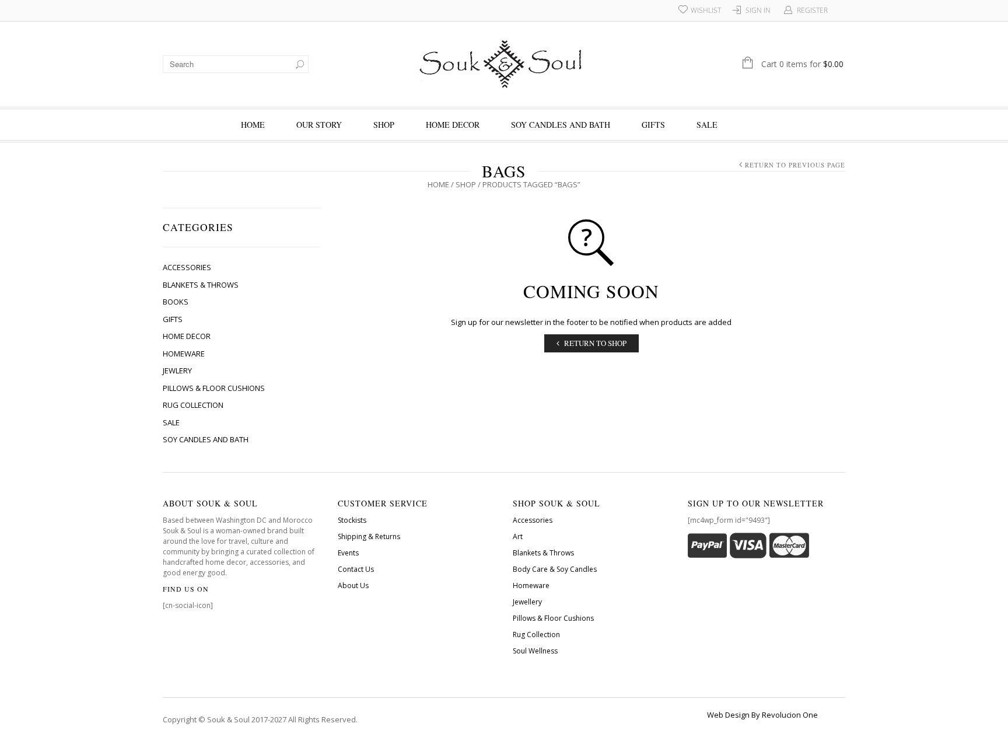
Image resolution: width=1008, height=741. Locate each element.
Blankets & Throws (201, 284)
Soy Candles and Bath (560, 124)
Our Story (319, 124)
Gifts (653, 124)
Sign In (758, 10)
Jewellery (527, 602)
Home (253, 124)
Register (812, 10)
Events (348, 553)
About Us (353, 585)
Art (518, 536)
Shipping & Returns (369, 536)
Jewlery (177, 370)
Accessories (187, 267)
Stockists (352, 520)
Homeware (184, 353)
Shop (383, 124)
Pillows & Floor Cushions (214, 388)
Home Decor (453, 124)
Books (175, 301)
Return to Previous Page (795, 164)
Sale (707, 124)
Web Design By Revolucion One (762, 714)
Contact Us (356, 569)
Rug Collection (193, 405)
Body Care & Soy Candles (555, 569)
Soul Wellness (535, 651)
